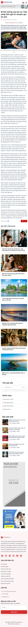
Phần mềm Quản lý (8, 406)
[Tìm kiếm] (22, 387)
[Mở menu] (26, 2)
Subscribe (14, 612)
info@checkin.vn (6, 596)
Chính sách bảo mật (6, 569)
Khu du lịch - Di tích (8, 399)
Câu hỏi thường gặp (6, 573)
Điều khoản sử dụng (6, 571)
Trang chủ (3, 6)
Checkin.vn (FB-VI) (5, 576)
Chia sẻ (23, 46)
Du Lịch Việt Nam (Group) (7, 581)
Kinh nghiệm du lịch (11, 6)
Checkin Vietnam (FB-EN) (7, 578)
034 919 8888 (5, 594)
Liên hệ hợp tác (4, 566)
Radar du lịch (7, 409)
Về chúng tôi (4, 564)
